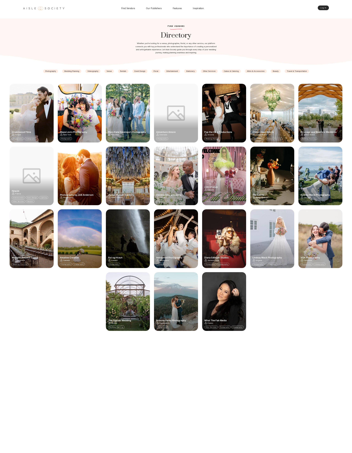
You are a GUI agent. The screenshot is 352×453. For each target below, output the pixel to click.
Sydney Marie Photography (315, 195)
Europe (18, 135)
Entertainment (172, 71)
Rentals (123, 71)
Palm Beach (20, 260)
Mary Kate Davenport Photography (127, 132)
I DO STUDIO (211, 187)
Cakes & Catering (231, 71)
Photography (50, 71)
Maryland (115, 135)
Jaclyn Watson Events (120, 195)
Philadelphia (68, 198)
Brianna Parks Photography (171, 320)
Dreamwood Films (21, 132)
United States (261, 135)
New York (67, 135)
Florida (162, 198)
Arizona (210, 135)
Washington (164, 260)
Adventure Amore (166, 132)
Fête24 (15, 191)
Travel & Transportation (297, 71)
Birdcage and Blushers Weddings (319, 132)
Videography (92, 71)
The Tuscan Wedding (119, 320)
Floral (156, 71)
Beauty (276, 71)
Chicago (307, 198)
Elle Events (258, 195)
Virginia (259, 260)
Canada (210, 190)
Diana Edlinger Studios (216, 257)
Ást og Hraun (115, 257)
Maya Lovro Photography (73, 132)
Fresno (210, 323)
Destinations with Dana (168, 195)
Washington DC (262, 198)
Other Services (209, 71)
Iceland (114, 260)
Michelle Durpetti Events (25, 257)
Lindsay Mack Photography (267, 257)
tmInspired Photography (169, 257)
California (308, 260)
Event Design (139, 71)
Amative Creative (69, 257)
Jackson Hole (213, 260)
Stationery (190, 71)
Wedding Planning (71, 71)
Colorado (163, 135)
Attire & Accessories (256, 71)
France (18, 194)
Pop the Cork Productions (218, 132)
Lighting (43, 197)
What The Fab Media (215, 320)
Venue (109, 71)
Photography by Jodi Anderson (77, 195)
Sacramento (164, 323)
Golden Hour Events (263, 132)
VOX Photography (310, 257)
